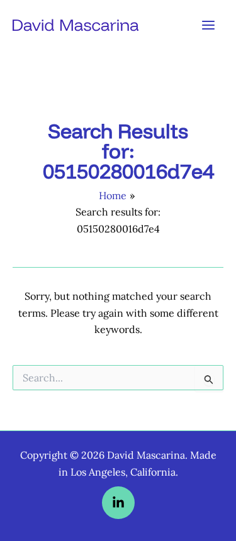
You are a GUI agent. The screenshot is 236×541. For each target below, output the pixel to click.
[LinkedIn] (118, 502)
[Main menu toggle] (208, 25)
